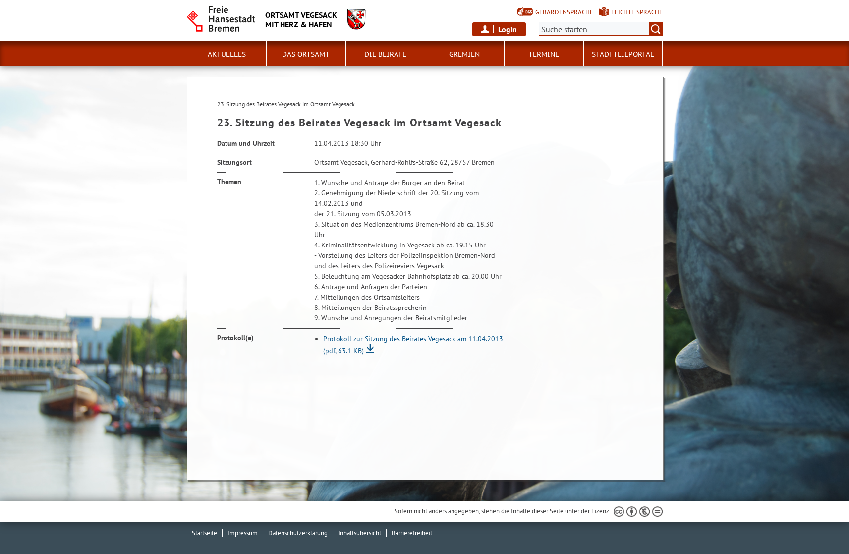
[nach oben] (818, 523)
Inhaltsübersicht (359, 533)
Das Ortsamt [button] (306, 54)
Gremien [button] (464, 54)
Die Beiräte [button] (385, 54)
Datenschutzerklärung (298, 533)
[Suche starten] (656, 29)
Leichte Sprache (637, 12)
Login (507, 29)
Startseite (204, 533)
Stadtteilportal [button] (623, 54)
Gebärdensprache (564, 12)
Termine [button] (543, 54)
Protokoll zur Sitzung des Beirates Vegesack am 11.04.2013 (413, 344)
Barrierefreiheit (412, 533)
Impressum (242, 533)
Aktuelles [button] (227, 54)
